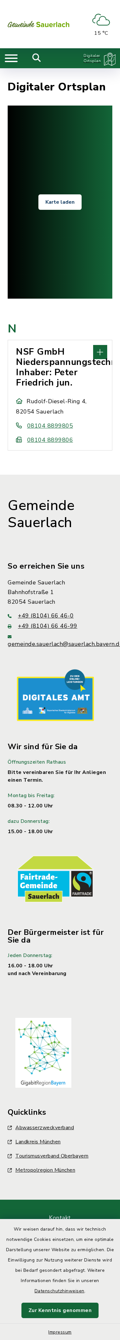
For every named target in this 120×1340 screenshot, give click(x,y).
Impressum (60, 1332)
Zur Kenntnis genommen (60, 1310)
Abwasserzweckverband (44, 1127)
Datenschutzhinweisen (59, 1291)
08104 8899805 (50, 426)
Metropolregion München (45, 1170)
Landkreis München (38, 1141)
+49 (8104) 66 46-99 (47, 626)
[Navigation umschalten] (11, 58)
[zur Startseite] (38, 24)
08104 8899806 (50, 440)
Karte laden (60, 202)
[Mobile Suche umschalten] (37, 58)
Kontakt (60, 1218)
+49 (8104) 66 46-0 (46, 615)
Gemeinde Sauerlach (41, 514)
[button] (60, 351)
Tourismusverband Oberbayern (52, 1155)
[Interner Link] (55, 695)
